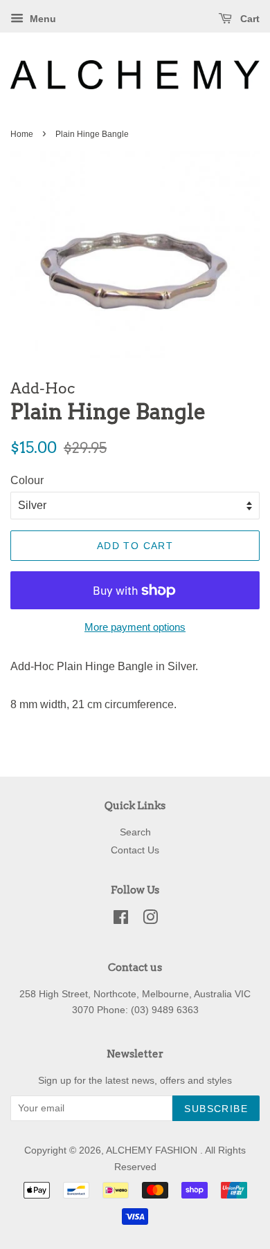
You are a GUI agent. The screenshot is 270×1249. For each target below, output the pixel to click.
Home (21, 134)
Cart (248, 18)
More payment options (135, 627)
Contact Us (135, 850)
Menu (41, 18)
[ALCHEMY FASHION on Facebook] (121, 920)
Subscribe (216, 1108)
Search (135, 832)
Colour (27, 480)
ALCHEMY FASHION (153, 1150)
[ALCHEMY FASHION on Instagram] (150, 920)
